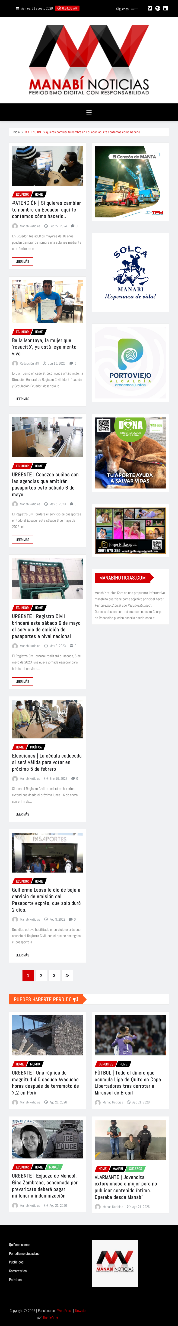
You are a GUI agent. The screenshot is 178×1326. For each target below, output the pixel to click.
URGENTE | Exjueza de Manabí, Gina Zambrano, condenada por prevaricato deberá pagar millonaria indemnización (45, 1185)
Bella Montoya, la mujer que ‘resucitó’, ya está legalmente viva (44, 347)
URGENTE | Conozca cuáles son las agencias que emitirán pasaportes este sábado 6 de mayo (45, 484)
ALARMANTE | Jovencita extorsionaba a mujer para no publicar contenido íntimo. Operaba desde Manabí (126, 1187)
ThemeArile (50, 1317)
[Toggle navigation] (89, 112)
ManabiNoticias (30, 226)
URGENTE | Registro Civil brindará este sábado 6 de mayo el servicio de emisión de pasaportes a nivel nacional (46, 626)
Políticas (15, 1279)
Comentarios (18, 1270)
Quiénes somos (19, 1244)
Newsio (80, 1310)
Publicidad (16, 1262)
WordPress (64, 1310)
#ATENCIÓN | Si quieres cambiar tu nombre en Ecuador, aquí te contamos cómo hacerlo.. (83, 132)
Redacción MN (29, 363)
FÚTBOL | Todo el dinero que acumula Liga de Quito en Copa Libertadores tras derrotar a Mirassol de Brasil (128, 1082)
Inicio (16, 132)
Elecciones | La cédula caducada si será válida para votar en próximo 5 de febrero (47, 762)
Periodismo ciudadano (24, 1253)
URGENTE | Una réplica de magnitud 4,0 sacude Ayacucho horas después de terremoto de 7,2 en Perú (45, 1082)
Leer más (22, 261)
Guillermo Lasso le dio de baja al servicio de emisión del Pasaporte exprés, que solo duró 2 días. (47, 899)
